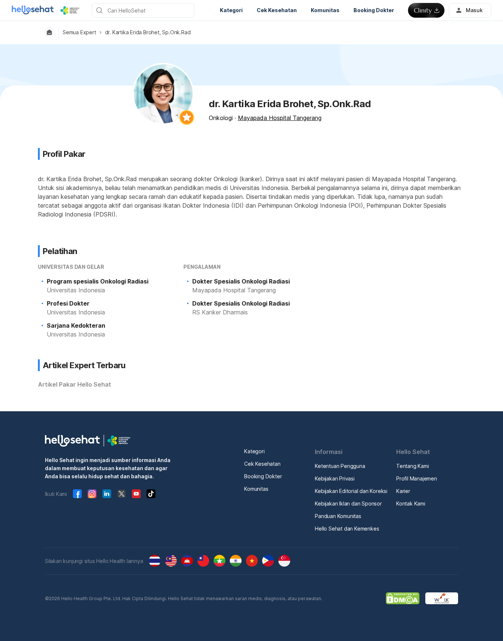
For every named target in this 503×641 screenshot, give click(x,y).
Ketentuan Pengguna (340, 466)
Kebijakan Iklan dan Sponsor (348, 503)
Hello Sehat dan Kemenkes (347, 528)
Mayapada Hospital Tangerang (279, 117)
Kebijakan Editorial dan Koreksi (351, 491)
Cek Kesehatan (262, 464)
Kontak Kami (410, 503)
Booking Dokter (263, 476)
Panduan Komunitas (338, 516)
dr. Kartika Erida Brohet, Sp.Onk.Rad (148, 32)
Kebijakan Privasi (335, 478)
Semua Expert (79, 32)
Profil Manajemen (416, 478)
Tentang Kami (412, 466)
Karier (403, 491)
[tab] (74, 384)
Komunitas (256, 489)
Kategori (254, 451)
